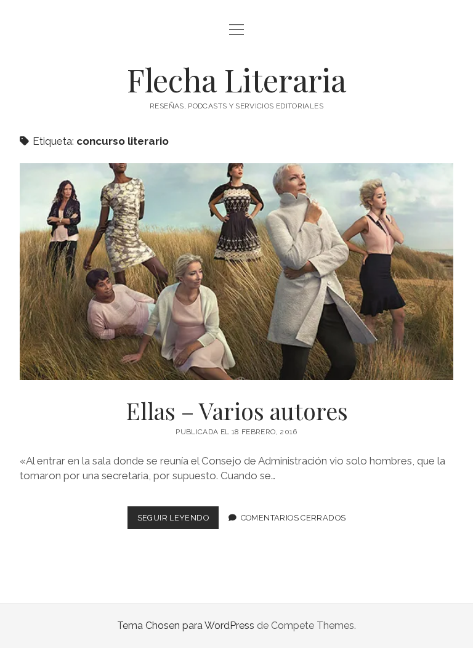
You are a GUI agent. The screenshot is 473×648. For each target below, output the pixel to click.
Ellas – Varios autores (236, 271)
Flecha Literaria (236, 79)
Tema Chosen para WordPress (185, 625)
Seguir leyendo (178, 520)
